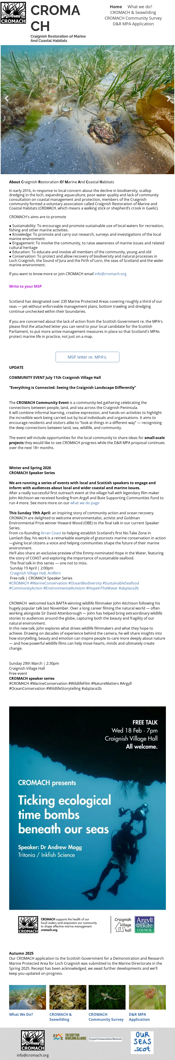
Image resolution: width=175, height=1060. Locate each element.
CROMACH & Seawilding (60, 1017)
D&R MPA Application (139, 1017)
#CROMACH (19, 583)
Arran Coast (51, 532)
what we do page (84, 502)
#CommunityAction (25, 588)
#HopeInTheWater (102, 588)
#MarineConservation (48, 583)
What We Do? (21, 1014)
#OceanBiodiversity (85, 583)
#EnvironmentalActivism (64, 588)
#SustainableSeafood (121, 583)
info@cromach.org (110, 273)
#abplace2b (129, 588)
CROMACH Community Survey (106, 1017)
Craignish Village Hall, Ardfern (35, 573)
